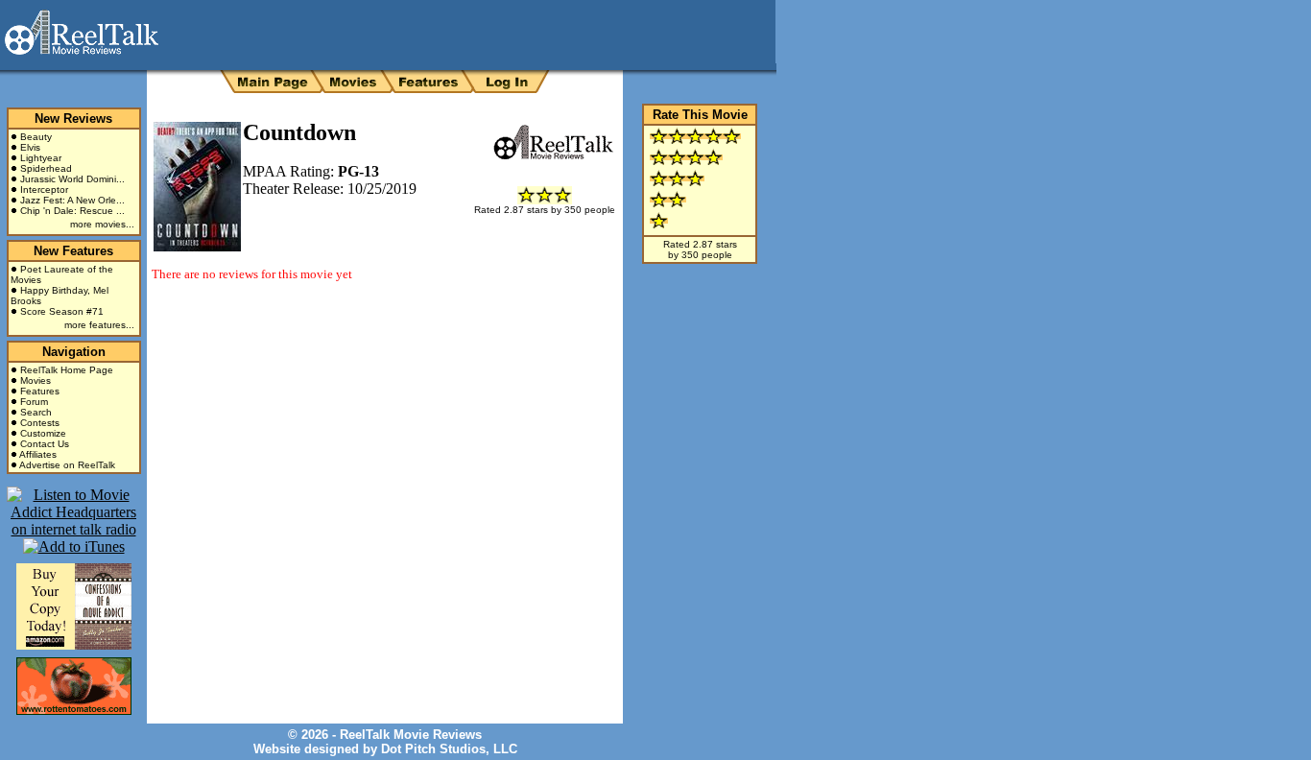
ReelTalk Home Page (66, 370)
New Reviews (73, 118)
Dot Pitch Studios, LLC (449, 749)
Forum (34, 401)
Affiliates (38, 454)
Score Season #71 (62, 311)
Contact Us (44, 444)
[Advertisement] (376, 353)
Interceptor (44, 189)
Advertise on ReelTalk (67, 465)
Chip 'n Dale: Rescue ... (72, 210)
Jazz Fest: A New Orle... (72, 200)
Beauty (36, 136)
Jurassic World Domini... (72, 179)
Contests (40, 422)
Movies (35, 380)
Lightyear (40, 158)
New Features (73, 251)
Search (36, 412)
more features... (99, 325)
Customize (43, 433)
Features (40, 391)
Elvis (30, 147)
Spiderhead (46, 168)
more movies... (102, 224)
